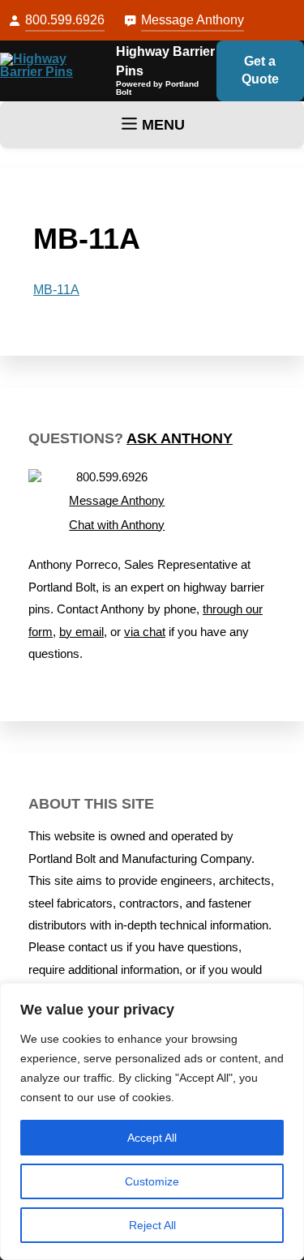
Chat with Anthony (117, 525)
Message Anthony (192, 20)
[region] (152, 1121)
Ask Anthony (179, 438)
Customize (152, 1181)
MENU (163, 125)
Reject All (152, 1225)
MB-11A (56, 290)
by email (81, 632)
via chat (144, 632)
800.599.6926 (65, 20)
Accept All (152, 1137)
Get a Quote (260, 70)
